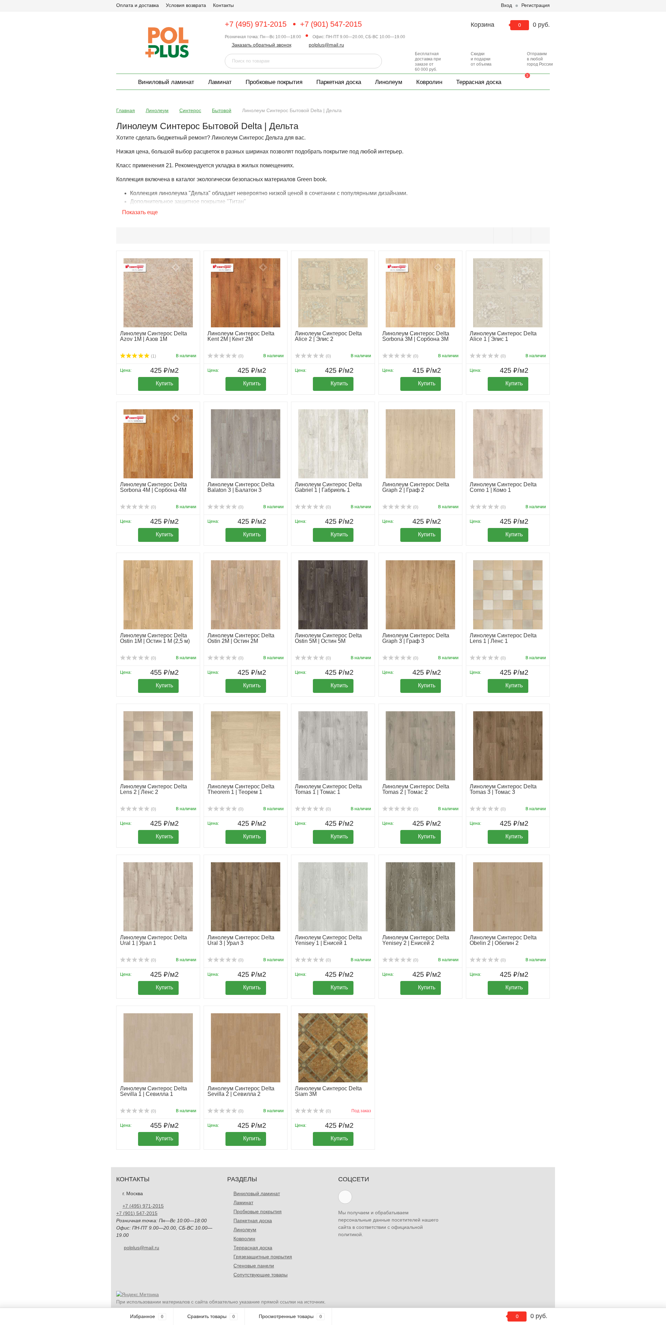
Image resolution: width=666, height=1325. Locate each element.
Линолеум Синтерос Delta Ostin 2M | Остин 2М (240, 638)
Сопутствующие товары (260, 1274)
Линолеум (388, 82)
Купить (164, 383)
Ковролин (429, 82)
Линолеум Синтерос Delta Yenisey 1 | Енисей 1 (328, 940)
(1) (153, 356)
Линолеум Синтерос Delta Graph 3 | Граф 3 (415, 638)
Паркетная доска (338, 82)
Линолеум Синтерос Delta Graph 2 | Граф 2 (415, 487)
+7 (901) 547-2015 (331, 24)
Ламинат (220, 82)
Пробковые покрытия (274, 82)
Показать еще (139, 212)
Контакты (223, 5)
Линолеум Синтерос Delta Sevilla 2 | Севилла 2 (240, 1091)
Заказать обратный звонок (261, 45)
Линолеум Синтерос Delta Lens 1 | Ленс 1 (503, 638)
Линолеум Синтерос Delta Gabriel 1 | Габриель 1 (328, 487)
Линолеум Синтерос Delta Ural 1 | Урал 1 (153, 940)
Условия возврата (186, 5)
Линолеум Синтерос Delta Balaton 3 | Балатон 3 (240, 487)
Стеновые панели (253, 1265)
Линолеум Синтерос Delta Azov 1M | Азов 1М (153, 336)
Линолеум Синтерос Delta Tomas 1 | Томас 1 (328, 789)
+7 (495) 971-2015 (256, 24)
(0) (240, 356)
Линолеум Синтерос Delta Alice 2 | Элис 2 (328, 336)
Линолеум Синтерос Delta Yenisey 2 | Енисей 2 (415, 940)
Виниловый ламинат (166, 82)
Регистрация (535, 5)
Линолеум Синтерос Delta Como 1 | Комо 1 (503, 487)
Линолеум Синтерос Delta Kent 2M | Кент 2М (240, 336)
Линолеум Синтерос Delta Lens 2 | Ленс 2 (153, 789)
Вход (506, 5)
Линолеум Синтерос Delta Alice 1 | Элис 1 (503, 336)
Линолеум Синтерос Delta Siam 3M (328, 1091)
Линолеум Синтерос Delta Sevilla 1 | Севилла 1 (153, 1091)
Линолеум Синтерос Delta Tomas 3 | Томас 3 (503, 789)
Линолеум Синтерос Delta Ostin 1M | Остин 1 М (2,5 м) (155, 638)
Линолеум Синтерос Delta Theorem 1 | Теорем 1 (240, 789)
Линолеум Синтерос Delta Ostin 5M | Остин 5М (328, 638)
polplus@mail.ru (326, 45)
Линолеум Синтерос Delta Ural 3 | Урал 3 (240, 940)
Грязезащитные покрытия (262, 1256)
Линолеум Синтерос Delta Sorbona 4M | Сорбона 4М (153, 487)
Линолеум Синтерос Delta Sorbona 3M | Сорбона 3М (415, 336)
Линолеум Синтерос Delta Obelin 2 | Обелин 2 (503, 940)
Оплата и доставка (137, 5)
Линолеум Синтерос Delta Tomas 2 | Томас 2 (415, 789)
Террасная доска (478, 82)
